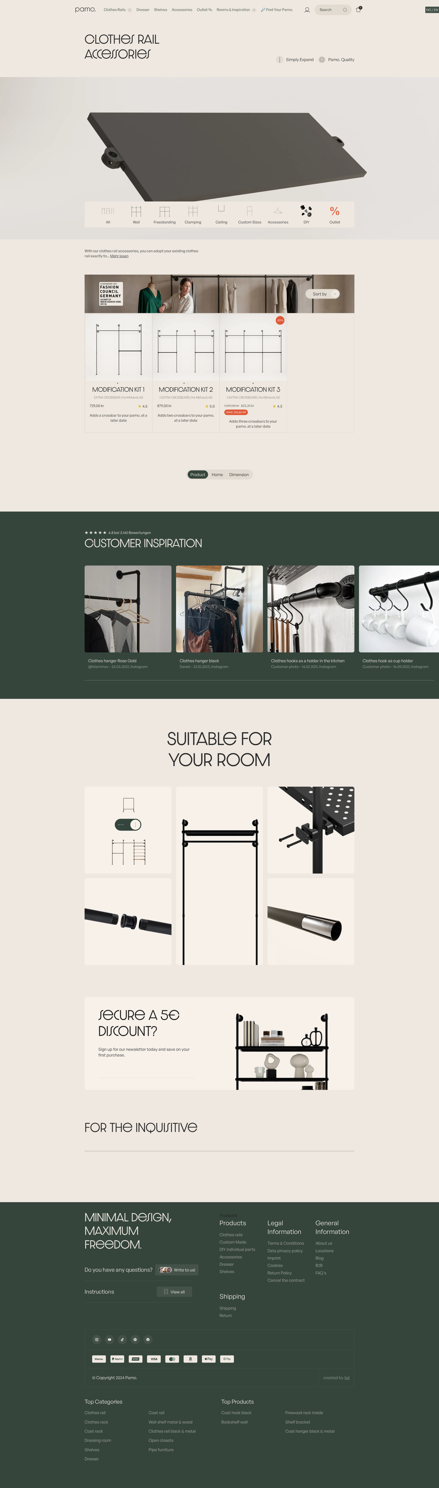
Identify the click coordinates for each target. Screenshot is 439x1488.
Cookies (275, 1265)
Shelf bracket (297, 1421)
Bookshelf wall (234, 1421)
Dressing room (98, 1440)
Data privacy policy (285, 1250)
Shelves (160, 9)
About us (324, 1243)
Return (226, 1315)
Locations (325, 1250)
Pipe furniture (161, 1449)
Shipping (228, 1308)
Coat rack (94, 1431)
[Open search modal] (346, 9)
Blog (320, 1257)
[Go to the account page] (307, 10)
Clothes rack (96, 1421)
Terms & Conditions (286, 1243)
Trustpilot (228, 1215)
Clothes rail (95, 1412)
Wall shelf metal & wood (171, 1421)
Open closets (161, 1440)
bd (347, 1377)
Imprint (274, 1257)
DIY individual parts (237, 1249)
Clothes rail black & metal (172, 1431)
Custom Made (233, 1241)
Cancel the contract (286, 1280)
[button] (432, 9)
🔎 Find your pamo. (277, 9)
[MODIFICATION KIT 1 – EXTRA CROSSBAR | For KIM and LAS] (118, 347)
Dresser (143, 9)
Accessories (182, 9)
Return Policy (280, 1272)
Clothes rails (115, 9)
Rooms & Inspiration (233, 9)
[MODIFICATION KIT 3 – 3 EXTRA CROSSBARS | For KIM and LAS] (253, 347)
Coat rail (156, 1412)
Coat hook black (236, 1412)
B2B (319, 1265)
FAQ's (321, 1272)
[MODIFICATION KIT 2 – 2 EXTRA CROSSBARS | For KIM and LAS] (186, 347)
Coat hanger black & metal (310, 1431)
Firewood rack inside (304, 1412)
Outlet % (204, 9)
